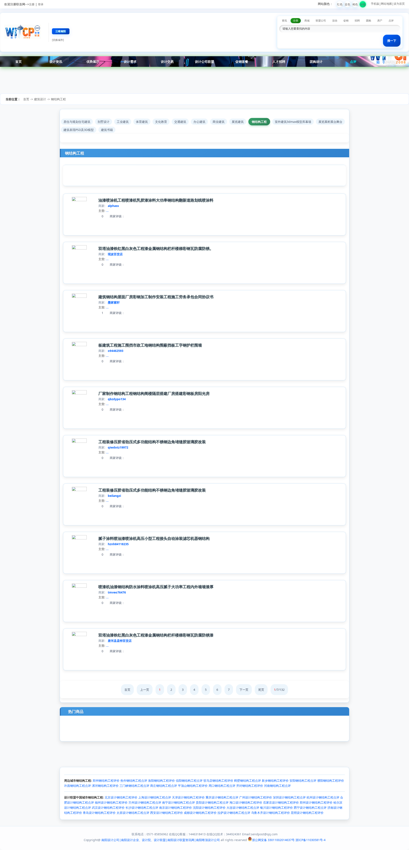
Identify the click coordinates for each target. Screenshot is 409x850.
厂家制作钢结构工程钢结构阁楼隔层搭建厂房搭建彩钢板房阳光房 (154, 393)
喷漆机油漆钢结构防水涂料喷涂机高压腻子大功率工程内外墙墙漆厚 (155, 586)
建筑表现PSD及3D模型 (78, 130)
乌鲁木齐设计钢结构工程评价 (270, 813)
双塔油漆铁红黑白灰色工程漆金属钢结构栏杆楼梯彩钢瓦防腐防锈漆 (155, 635)
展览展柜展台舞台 (330, 122)
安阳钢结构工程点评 (302, 780)
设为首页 (399, 4)
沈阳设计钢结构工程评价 (209, 808)
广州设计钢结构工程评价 (255, 797)
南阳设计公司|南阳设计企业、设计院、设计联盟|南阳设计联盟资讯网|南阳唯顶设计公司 (160, 840)
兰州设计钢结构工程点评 (144, 802)
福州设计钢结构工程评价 (111, 802)
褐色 (355, 4)
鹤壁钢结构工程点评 (247, 780)
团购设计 (316, 61)
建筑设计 (40, 99)
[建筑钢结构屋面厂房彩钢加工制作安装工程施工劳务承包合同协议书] (79, 297)
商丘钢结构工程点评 (163, 786)
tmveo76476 (117, 592)
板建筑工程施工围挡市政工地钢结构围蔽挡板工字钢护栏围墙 (150, 345)
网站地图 (386, 4)
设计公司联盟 (204, 61)
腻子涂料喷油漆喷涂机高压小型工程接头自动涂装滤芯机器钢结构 (154, 538)
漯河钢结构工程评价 (105, 786)
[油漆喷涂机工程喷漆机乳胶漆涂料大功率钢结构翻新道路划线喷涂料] (79, 200)
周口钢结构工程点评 (222, 786)
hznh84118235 (118, 544)
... (107, 211)
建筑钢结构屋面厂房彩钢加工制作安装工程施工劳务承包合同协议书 (155, 296)
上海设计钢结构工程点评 (154, 797)
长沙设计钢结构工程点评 (141, 808)
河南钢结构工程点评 (277, 786)
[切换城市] (58, 40)
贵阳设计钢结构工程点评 (212, 802)
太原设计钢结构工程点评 (133, 813)
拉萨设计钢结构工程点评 (233, 813)
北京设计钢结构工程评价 (121, 797)
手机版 (375, 4)
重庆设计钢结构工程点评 (222, 797)
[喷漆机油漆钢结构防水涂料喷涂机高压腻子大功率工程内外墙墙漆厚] (79, 587)
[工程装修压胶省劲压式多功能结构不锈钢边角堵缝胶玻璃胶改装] (79, 442)
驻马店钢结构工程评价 (218, 780)
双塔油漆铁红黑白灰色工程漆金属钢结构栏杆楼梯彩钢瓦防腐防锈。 (155, 248)
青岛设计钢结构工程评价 (99, 813)
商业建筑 (219, 122)
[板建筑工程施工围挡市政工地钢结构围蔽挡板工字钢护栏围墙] (79, 345)
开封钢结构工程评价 (249, 786)
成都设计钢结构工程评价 (200, 813)
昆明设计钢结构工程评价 (307, 813)
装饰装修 (390, 61)
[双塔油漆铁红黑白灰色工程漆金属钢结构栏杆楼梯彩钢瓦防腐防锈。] (79, 248)
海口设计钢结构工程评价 (245, 802)
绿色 (363, 4)
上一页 (144, 690)
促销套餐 (241, 61)
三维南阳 (60, 31)
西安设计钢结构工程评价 (166, 813)
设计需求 (130, 61)
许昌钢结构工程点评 (77, 786)
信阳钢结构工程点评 (189, 780)
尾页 (261, 690)
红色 (340, 4)
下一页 (243, 690)
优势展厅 (92, 61)
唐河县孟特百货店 (120, 641)
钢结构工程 (58, 99)
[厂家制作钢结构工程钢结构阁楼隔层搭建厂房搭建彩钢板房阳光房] (79, 393)
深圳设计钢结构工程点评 (289, 797)
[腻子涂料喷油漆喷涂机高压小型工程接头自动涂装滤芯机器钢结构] (79, 538)
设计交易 (167, 61)
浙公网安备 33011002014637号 (273, 840)
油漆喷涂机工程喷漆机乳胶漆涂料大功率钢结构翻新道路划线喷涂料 (155, 200)
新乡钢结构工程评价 (275, 780)
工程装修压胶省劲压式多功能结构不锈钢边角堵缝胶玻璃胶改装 (152, 441)
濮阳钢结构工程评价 (330, 780)
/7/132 (279, 690)
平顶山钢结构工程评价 (193, 786)
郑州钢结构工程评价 (106, 780)
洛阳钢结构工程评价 (161, 780)
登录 (40, 4)
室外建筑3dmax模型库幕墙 (293, 122)
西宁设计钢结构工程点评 (310, 808)
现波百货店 (115, 254)
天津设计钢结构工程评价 (188, 797)
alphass (113, 206)
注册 (32, 4)
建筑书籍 (107, 130)
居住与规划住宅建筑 (76, 122)
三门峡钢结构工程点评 (134, 786)
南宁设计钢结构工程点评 (178, 802)
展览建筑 (238, 122)
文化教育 (161, 122)
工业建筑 (123, 122)
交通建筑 (180, 122)
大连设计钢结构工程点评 (242, 808)
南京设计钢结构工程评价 (175, 808)
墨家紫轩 (114, 302)
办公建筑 (199, 122)
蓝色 (347, 4)
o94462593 (115, 351)
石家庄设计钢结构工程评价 (281, 802)
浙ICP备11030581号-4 (310, 840)
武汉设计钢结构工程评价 (108, 808)
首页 (18, 61)
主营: (101, 211)
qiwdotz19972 (118, 447)
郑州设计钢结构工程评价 (316, 802)
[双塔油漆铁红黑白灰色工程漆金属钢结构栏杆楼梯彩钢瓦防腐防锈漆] (79, 635)
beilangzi (114, 496)
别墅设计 (103, 122)
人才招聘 (278, 61)
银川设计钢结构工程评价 (276, 808)
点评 (353, 61)
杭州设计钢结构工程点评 (323, 797)
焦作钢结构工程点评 (133, 780)
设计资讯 (55, 61)
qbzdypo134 (117, 399)
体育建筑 (142, 122)
